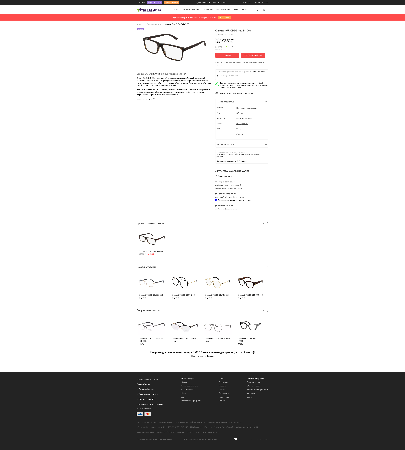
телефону (231, 87)
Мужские (239, 134)
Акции (244, 10)
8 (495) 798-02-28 (203, 2)
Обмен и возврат (253, 386)
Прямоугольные (242, 124)
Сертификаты (224, 393)
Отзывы (257, 3)
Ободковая (240, 113)
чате (239, 87)
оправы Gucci (152, 99)
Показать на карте (225, 176)
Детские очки (207, 10)
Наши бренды (224, 397)
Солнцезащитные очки (190, 10)
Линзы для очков (223, 10)
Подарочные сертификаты (191, 400)
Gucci (238, 129)
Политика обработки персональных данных (201, 439)
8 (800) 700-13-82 (220, 2)
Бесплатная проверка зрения (257, 389)
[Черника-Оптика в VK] (235, 440)
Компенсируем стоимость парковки (228, 188)
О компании (247, 3)
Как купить (251, 393)
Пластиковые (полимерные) (246, 108)
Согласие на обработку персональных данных (154, 439)
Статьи (249, 397)
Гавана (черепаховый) (244, 118)
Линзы (183, 393)
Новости (222, 386)
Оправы (175, 10)
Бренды (236, 10)
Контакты (265, 3)
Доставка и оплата (254, 382)
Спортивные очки (187, 389)
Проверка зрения (171, 2)
